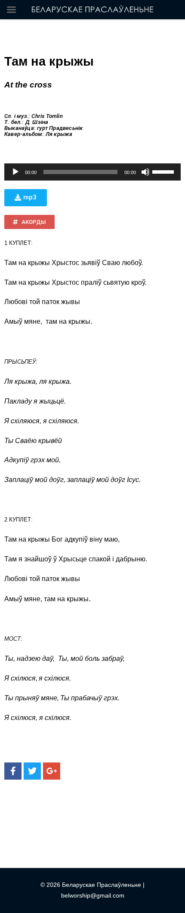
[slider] (164, 171)
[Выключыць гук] (145, 172)
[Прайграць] (15, 172)
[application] (92, 172)
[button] (25, 197)
